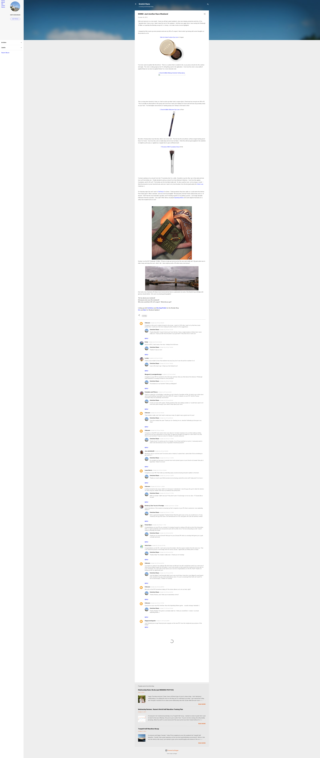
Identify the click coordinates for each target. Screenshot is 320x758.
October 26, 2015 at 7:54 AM (166, 347)
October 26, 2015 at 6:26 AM (164, 392)
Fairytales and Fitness (151, 392)
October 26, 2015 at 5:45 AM (168, 374)
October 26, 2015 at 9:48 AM (161, 451)
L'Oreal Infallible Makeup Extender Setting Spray (172, 73)
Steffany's (161, 191)
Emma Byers (148, 525)
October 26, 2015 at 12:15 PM (167, 438)
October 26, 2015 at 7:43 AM (157, 430)
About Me (3, 3)
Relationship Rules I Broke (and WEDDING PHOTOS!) (156, 690)
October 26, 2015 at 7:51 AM (166, 329)
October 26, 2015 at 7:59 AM (166, 381)
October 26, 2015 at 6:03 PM (157, 563)
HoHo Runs (148, 545)
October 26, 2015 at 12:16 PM (167, 458)
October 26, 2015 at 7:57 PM (157, 603)
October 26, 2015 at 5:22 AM (155, 358)
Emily (146, 342)
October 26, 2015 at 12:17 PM (167, 493)
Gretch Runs (144, 4)
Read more (202, 704)
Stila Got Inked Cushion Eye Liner (169, 37)
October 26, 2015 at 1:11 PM (159, 524)
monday (144, 316)
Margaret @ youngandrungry (153, 374)
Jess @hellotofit (149, 451)
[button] (205, 14)
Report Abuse (5, 52)
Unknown (147, 323)
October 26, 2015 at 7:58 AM (166, 363)
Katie (144, 310)
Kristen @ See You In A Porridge (154, 505)
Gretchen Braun (154, 329)
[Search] (208, 4)
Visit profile (15, 19)
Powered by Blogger (172, 750)
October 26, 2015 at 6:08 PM (157, 587)
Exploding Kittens (179, 197)
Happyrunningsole (150, 620)
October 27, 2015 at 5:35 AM (166, 608)
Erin (139, 310)
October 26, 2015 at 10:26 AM (159, 470)
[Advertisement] (172, 666)
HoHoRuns (150, 308)
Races (3, 7)
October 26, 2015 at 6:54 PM (166, 592)
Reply (146, 338)
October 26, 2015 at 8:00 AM (166, 400)
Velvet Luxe (200, 184)
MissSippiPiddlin (161, 308)
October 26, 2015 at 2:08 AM (157, 322)
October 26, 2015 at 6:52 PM (166, 533)
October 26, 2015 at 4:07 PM (158, 545)
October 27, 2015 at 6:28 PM (162, 620)
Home (3, 1)
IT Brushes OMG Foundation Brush (170, 147)
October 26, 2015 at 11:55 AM (171, 505)
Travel (3, 5)
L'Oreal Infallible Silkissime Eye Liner (170, 109)
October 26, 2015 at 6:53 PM (166, 552)
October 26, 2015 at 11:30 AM (157, 486)
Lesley (147, 358)
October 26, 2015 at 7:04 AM (157, 412)
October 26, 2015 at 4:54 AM (155, 342)
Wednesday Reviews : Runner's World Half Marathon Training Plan (160, 709)
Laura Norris (148, 470)
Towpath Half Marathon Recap (148, 729)
